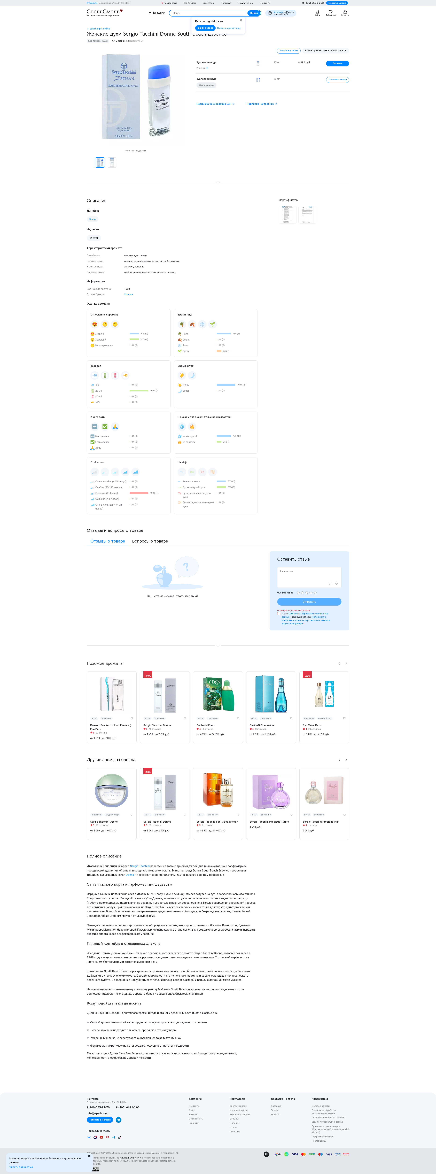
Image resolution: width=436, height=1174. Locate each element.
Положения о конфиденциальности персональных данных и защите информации (306, 620)
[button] (90, 162)
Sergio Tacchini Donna (157, 725)
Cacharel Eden (205, 725)
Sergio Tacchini (140, 866)
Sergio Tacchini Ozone (104, 821)
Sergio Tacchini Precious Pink (321, 821)
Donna (130, 874)
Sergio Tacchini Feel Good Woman (217, 821)
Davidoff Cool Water (262, 725)
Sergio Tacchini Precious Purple (269, 821)
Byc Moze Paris (312, 725)
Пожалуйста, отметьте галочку (293, 610)
